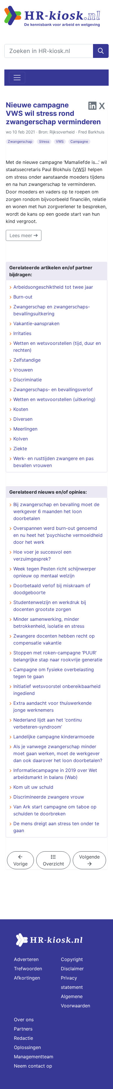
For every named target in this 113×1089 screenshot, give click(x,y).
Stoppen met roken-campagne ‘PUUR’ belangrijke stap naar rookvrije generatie (57, 656)
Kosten (20, 409)
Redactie (23, 1038)
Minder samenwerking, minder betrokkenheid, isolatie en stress (48, 622)
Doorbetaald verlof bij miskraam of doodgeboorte (51, 589)
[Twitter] (102, 107)
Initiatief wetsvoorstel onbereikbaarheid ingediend (57, 689)
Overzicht (53, 864)
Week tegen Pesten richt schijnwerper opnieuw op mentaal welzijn (54, 572)
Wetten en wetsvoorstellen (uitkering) (54, 399)
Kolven (20, 439)
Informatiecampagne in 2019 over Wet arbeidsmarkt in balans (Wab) (55, 773)
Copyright (72, 959)
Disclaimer (72, 968)
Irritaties (22, 333)
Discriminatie (27, 379)
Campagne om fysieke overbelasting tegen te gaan (53, 673)
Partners (23, 1029)
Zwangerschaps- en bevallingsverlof (53, 389)
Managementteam (33, 1056)
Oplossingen (27, 1047)
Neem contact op (33, 1066)
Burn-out (22, 297)
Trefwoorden (28, 968)
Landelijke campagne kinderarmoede (53, 737)
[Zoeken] (101, 51)
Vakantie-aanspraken (36, 323)
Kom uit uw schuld (33, 787)
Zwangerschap (20, 141)
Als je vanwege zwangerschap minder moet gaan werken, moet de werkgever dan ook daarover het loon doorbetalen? (57, 753)
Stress (44, 141)
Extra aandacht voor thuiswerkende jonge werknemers (52, 706)
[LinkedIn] (92, 107)
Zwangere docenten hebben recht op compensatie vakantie (54, 639)
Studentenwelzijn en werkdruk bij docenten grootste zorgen (49, 605)
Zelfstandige (27, 360)
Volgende (89, 857)
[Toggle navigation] (17, 77)
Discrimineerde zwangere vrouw (48, 797)
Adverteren (26, 959)
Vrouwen (23, 370)
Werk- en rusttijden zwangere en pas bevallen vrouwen (53, 461)
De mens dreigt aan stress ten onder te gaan (56, 827)
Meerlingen (25, 429)
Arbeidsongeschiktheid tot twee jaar (53, 287)
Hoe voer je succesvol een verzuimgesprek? (42, 555)
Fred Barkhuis (91, 131)
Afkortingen (27, 978)
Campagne (79, 141)
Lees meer (22, 235)
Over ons (24, 1019)
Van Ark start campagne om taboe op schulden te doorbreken (54, 810)
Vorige (20, 864)
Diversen (22, 419)
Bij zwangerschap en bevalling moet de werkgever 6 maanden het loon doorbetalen (56, 511)
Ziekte (20, 448)
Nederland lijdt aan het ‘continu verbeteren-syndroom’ (47, 723)
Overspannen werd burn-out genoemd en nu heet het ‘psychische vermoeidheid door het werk (58, 535)
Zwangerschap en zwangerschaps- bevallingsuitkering (51, 310)
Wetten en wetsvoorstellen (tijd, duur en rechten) (57, 346)
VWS (60, 141)
